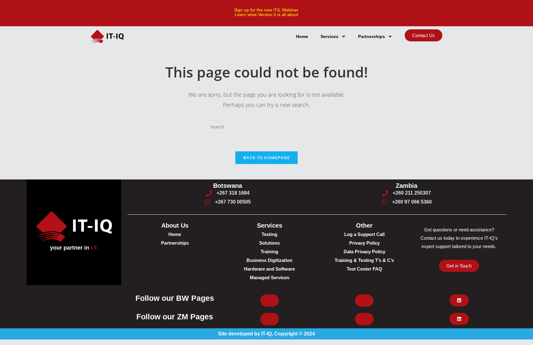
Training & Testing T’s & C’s (364, 260)
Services (329, 36)
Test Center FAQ (364, 268)
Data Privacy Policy (364, 251)
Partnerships (371, 36)
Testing (269, 234)
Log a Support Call (364, 234)
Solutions (269, 243)
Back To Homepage (266, 157)
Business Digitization (269, 260)
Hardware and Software (269, 268)
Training (269, 251)
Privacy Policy (364, 243)
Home (302, 36)
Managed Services (269, 277)
